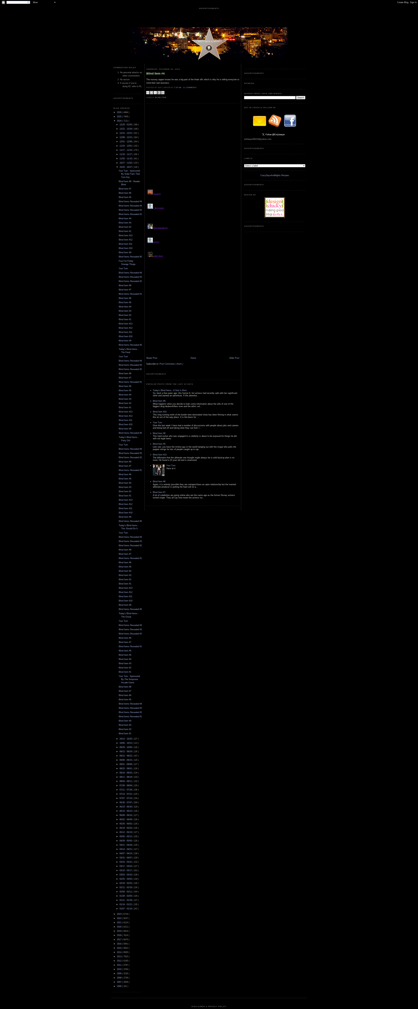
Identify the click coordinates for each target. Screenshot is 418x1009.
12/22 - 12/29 (126, 129)
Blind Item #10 (125, 248)
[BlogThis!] (151, 92)
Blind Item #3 (125, 222)
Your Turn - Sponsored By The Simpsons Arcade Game (129, 679)
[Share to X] (155, 92)
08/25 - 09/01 (126, 768)
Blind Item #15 (160, 411)
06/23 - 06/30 (126, 806)
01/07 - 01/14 (126, 908)
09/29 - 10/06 (126, 747)
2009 (119, 973)
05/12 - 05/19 (126, 832)
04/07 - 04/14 (126, 853)
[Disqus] (192, 229)
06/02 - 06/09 (126, 819)
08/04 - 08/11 (126, 781)
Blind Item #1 (125, 231)
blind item (160, 97)
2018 (119, 935)
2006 (119, 986)
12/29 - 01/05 (126, 124)
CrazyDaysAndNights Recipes (274, 175)
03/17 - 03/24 (126, 866)
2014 (119, 952)
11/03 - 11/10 (126, 158)
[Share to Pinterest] (162, 92)
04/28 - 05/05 (126, 840)
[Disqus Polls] (192, 147)
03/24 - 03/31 (126, 862)
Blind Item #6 (125, 193)
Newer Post (151, 358)
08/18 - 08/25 (126, 772)
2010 (119, 969)
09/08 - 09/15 (126, 760)
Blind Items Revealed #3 (130, 206)
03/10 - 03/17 (126, 870)
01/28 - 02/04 (126, 896)
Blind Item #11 (125, 244)
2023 (119, 914)
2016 (119, 944)
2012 (119, 961)
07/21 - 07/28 (126, 789)
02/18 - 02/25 (126, 883)
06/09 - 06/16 (126, 815)
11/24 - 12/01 (126, 146)
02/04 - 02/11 (126, 891)
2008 (119, 977)
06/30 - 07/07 (126, 802)
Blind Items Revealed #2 (130, 210)
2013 (119, 956)
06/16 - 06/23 (126, 811)
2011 (119, 965)
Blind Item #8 (125, 285)
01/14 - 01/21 (126, 904)
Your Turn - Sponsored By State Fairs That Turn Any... (129, 174)
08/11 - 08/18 (126, 777)
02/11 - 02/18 (126, 887)
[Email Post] (197, 87)
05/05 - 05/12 (126, 836)
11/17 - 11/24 (126, 150)
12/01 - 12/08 (126, 141)
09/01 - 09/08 (126, 764)
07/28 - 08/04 (126, 785)
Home (193, 358)
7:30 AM (178, 87)
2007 (119, 982)
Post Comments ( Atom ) (171, 364)
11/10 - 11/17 (126, 154)
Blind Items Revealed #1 (130, 214)
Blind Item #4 (125, 218)
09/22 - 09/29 (126, 751)
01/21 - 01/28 (126, 900)
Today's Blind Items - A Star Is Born (170, 390)
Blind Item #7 (125, 189)
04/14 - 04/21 (126, 849)
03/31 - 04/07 (126, 857)
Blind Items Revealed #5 (130, 256)
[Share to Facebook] (159, 92)
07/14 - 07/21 (126, 794)
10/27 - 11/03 (126, 163)
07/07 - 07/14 (126, 798)
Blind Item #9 (125, 252)
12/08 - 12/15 (126, 137)
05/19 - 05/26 (126, 828)
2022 (119, 918)
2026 (119, 112)
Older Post (234, 358)
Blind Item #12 (125, 239)
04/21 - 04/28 (126, 845)
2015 (119, 948)
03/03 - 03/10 (126, 874)
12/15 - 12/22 (126, 133)
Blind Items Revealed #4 (130, 201)
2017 (119, 939)
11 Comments (190, 87)
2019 (119, 931)
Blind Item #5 (125, 197)
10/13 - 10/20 (126, 739)
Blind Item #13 (125, 235)
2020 (119, 927)
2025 (119, 116)
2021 (119, 922)
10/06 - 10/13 (126, 743)
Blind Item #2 (125, 227)
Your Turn (123, 268)
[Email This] (147, 92)
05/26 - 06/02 (126, 823)
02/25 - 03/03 (126, 879)
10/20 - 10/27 (126, 167)
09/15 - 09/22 (126, 756)
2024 (119, 121)
